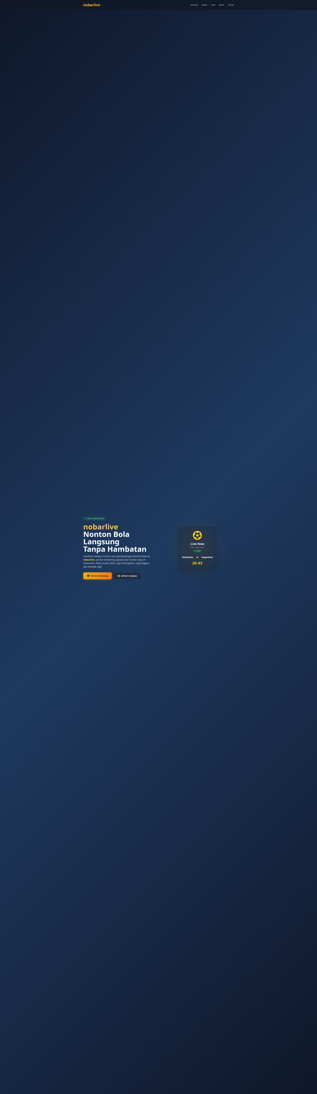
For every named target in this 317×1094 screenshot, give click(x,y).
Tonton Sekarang (99, 575)
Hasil (213, 5)
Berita (221, 5)
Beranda (194, 5)
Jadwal (204, 5)
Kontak (231, 5)
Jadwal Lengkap (129, 575)
